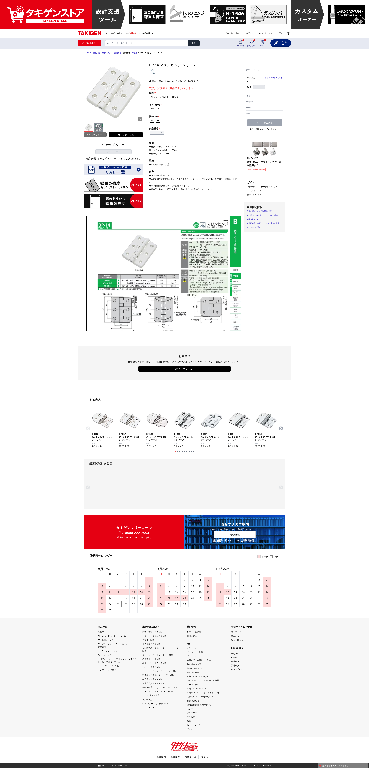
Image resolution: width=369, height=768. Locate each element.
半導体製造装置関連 (151, 644)
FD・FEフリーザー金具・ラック (112, 666)
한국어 (234, 657)
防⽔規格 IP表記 (194, 664)
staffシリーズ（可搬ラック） (155, 703)
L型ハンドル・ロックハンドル (200, 696)
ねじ (189, 720)
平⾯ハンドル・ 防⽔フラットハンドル (204, 692)
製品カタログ (251, 33)
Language (288, 33)
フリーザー (192, 712)
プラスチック (193, 656)
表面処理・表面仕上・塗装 (258, 223)
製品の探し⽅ (237, 636)
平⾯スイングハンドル (197, 688)
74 (158, 120)
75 (159, 109)
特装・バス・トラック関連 (154, 663)
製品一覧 (96, 53)
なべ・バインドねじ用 (159, 97)
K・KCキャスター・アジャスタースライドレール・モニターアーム (117, 660)
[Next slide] (281, 428)
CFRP (189, 644)
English (234, 653)
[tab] (175, 451)
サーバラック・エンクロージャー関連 (159, 671)
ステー (190, 708)
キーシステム (193, 684)
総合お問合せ (237, 640)
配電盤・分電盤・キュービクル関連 (158, 675)
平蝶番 (134, 53)
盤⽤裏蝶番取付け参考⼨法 (199, 704)
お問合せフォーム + (185, 369)
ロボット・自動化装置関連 (154, 636)
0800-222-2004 (137, 532)
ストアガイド (237, 632)
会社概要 (175, 757)
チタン (190, 640)
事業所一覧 (190, 757)
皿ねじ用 (175, 97)
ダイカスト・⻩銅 (195, 652)
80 (152, 120)
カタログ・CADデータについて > (262, 186)
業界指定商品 (193, 672)
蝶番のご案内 (193, 700)
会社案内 (161, 757)
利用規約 (101, 765)
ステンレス (192, 648)
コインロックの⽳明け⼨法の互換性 (203, 680)
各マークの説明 (254, 227)
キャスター (192, 716)
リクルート (206, 757)
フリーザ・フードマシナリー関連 (157, 655)
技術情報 (191, 626)
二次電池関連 (148, 640)
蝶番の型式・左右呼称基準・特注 (260, 211)
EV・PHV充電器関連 (151, 667)
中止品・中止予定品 (107, 670)
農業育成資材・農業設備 (153, 683)
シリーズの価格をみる (273, 77)
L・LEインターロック (107, 651)
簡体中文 (235, 661)
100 (152, 109)
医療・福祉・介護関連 (152, 632)
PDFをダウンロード (95, 134)
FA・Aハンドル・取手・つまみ (112, 636)
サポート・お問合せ (276, 33)
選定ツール (239, 33)
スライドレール (194, 724)
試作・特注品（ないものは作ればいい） (160, 687)
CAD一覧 (262, 33)
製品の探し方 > (254, 194)
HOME (88, 53)
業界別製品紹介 (150, 626)
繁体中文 (235, 665)
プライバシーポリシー (118, 765)
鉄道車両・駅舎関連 (151, 659)
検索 (194, 43)
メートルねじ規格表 (271, 215)
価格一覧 (229, 33)
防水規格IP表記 (254, 219)
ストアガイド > (254, 190)
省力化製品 (147, 699)
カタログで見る (126, 134)
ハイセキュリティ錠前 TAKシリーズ (158, 691)
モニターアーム (149, 707)
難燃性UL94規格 (254, 215)
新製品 (101, 632)
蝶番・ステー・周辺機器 (111, 53)
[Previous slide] (88, 428)
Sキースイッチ (104, 655)
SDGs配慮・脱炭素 (151, 695)
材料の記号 (275, 223)
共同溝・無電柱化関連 (152, 679)
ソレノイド (192, 728)
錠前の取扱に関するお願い (199, 676)
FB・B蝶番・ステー (107, 640)
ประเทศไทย (236, 669)
